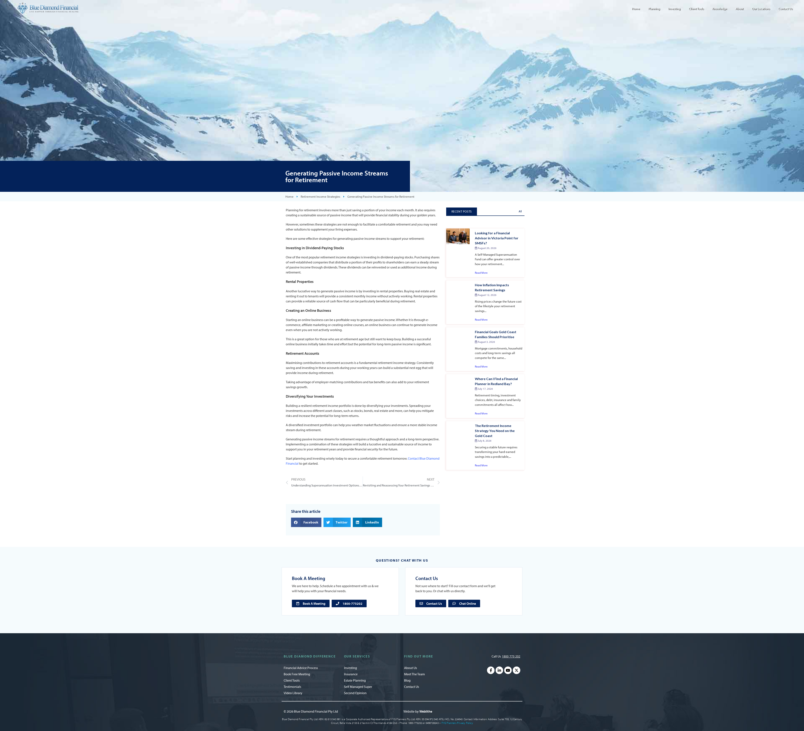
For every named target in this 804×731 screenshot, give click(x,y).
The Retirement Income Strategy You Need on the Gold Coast (495, 431)
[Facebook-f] (491, 670)
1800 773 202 (511, 656)
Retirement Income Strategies (320, 197)
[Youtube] (508, 670)
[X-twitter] (516, 670)
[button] (306, 522)
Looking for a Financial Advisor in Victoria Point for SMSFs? (496, 238)
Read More (481, 273)
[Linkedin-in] (499, 670)
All (520, 211)
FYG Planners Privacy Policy (457, 723)
